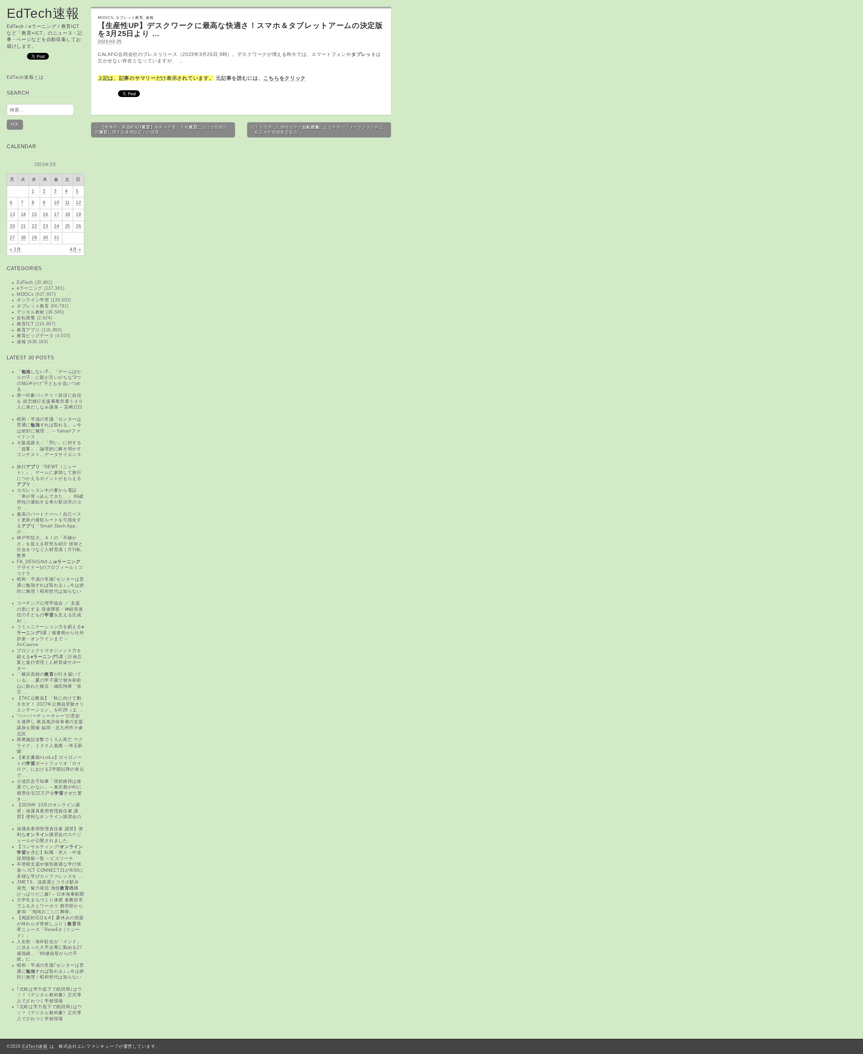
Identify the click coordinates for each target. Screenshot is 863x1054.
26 (78, 226)
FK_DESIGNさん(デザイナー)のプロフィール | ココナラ (50, 568)
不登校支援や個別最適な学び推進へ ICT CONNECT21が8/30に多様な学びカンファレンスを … (50, 870)
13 (12, 214)
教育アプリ (28, 330)
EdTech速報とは (25, 77)
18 (67, 214)
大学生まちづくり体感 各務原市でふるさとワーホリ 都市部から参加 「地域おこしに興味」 (50, 906)
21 (23, 226)
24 (56, 226)
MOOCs (25, 294)
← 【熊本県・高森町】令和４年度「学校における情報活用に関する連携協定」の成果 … (161, 129)
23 (45, 226)
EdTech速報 (43, 13)
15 (34, 214)
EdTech (25, 282)
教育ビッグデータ (35, 335)
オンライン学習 (33, 300)
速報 (21, 342)
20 (12, 226)
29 (34, 237)
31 (56, 237)
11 (67, 202)
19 (78, 214)
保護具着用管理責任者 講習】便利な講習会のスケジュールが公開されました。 (50, 835)
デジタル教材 (30, 312)
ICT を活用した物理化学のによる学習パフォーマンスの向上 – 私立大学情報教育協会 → (317, 129)
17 (56, 214)
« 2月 (15, 249)
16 (45, 214)
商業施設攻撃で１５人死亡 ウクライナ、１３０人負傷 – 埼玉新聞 (50, 745)
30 (45, 237)
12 (78, 202)
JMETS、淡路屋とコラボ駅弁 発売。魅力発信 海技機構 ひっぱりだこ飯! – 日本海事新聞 (50, 888)
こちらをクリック (284, 78)
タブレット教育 (33, 306)
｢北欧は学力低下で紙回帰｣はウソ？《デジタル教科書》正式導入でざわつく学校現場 (49, 995)
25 (67, 226)
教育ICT (25, 324)
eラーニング (29, 288)
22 (34, 226)
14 (23, 214)
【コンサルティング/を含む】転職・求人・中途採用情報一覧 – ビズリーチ (50, 852)
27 (12, 237)
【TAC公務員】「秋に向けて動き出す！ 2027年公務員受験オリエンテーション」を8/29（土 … (50, 704)
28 (23, 237)
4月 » (75, 249)
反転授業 (26, 318)
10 (56, 202)
